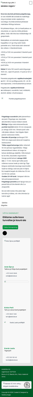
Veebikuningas (6, 395)
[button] (30, 2)
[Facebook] (5, 233)
